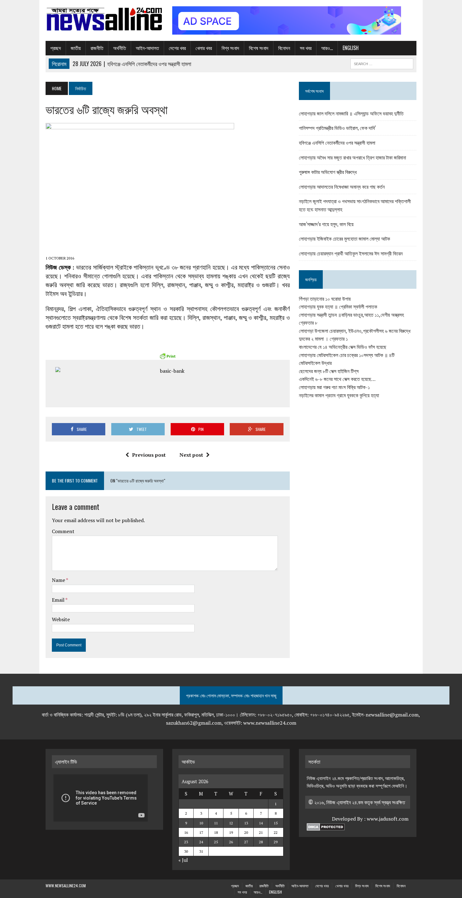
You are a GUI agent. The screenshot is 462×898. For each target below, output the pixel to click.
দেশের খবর (177, 48)
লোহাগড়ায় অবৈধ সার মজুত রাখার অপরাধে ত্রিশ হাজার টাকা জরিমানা (352, 157)
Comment (63, 531)
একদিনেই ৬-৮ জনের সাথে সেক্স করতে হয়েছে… (337, 379)
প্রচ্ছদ (55, 48)
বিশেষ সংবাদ (258, 48)
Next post (191, 454)
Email (58, 599)
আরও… (327, 48)
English (351, 48)
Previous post (149, 454)
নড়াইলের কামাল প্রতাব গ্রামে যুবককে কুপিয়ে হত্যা (339, 395)
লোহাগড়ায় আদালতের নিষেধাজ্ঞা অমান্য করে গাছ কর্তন (342, 186)
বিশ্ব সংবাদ (230, 48)
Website (61, 619)
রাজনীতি (97, 48)
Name (59, 580)
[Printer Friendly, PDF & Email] (167, 356)
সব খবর (305, 48)
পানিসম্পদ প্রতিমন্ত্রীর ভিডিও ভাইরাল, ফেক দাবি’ (337, 127)
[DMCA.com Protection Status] (326, 827)
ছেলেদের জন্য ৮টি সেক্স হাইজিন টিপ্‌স (329, 371)
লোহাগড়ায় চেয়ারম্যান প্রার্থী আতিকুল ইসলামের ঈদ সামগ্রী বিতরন (351, 253)
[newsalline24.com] (104, 19)
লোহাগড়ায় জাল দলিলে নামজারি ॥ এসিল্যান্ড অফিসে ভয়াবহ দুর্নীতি (351, 113)
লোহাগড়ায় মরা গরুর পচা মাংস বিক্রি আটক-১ (334, 387)
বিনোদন (284, 48)
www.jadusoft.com (388, 818)
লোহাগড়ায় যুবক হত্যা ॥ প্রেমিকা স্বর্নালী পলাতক (338, 306)
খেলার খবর (203, 48)
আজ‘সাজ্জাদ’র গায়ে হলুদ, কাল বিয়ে (326, 224)
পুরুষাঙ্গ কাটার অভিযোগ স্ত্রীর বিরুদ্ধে (328, 172)
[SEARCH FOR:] (381, 63)
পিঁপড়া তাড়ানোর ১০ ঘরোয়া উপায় (325, 298)
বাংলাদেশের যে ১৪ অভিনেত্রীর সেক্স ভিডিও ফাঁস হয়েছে (342, 346)
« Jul (183, 860)
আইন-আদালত (147, 48)
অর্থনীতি (119, 48)
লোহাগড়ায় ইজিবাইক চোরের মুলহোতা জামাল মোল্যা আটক (344, 238)
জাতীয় (76, 48)
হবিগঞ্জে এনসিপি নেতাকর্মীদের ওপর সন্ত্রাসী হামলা (337, 142)
